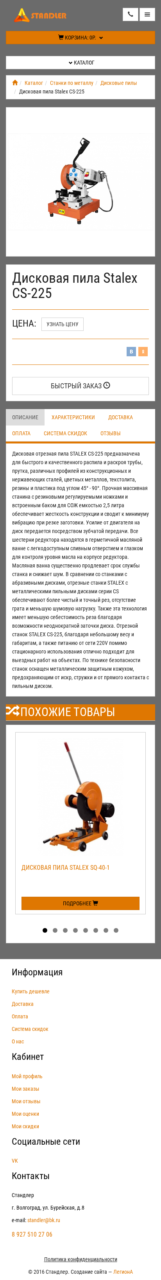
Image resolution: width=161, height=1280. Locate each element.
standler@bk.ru (43, 1220)
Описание (25, 417)
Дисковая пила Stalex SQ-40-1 (65, 867)
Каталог (84, 62)
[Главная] (15, 83)
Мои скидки (25, 1126)
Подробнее (78, 903)
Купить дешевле (31, 991)
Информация (37, 972)
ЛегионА (123, 1272)
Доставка (120, 417)
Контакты (31, 1175)
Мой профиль (27, 1076)
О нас (18, 1041)
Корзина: (80, 37)
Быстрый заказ (77, 386)
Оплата (21, 433)
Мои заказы (25, 1089)
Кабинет (28, 1056)
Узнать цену (63, 324)
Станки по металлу (71, 83)
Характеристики (73, 417)
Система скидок (65, 433)
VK (15, 1161)
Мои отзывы (26, 1101)
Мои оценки (25, 1114)
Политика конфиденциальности (80, 1259)
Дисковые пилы (118, 83)
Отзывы (110, 433)
